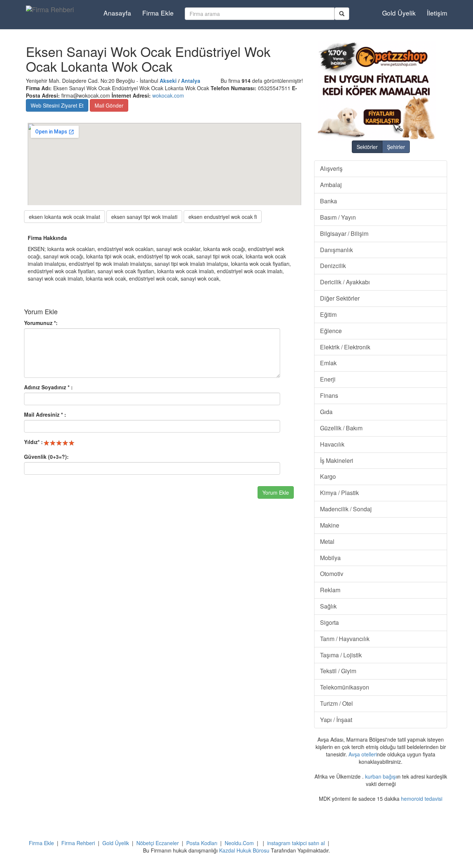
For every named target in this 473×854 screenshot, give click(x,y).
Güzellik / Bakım (341, 428)
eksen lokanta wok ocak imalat (64, 216)
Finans (329, 395)
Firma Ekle (158, 12)
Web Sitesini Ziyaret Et (57, 105)
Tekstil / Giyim (338, 671)
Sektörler (367, 146)
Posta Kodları (201, 843)
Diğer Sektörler (340, 298)
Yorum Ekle (275, 492)
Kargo (328, 476)
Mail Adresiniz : (45, 414)
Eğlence (331, 330)
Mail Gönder (109, 105)
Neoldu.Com (239, 843)
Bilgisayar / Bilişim (344, 233)
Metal (327, 541)
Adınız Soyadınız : (48, 387)
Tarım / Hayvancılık (345, 638)
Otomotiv (331, 573)
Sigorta (329, 622)
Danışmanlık (336, 249)
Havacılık (332, 444)
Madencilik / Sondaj (346, 509)
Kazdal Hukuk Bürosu (244, 850)
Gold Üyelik (399, 12)
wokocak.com (168, 95)
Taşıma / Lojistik (341, 655)
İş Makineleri (336, 460)
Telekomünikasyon (344, 687)
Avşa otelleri (362, 754)
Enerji (328, 379)
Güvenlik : (46, 456)
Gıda (326, 411)
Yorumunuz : (41, 322)
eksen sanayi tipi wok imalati (144, 216)
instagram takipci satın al (296, 843)
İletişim (437, 12)
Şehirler (396, 146)
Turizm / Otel (336, 703)
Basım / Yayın (338, 217)
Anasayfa (117, 12)
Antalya (190, 80)
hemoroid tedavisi (421, 798)
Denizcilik (333, 265)
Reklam (330, 590)
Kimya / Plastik (339, 492)
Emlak (328, 363)
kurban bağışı (381, 776)
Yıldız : (33, 441)
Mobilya (330, 557)
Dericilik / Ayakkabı (345, 282)
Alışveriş (331, 168)
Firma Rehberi (78, 843)
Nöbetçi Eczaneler (157, 843)
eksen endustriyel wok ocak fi (222, 216)
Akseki (168, 80)
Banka (328, 201)
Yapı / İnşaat (336, 719)
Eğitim (328, 314)
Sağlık (328, 606)
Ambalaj (331, 184)
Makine (329, 525)
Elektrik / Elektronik (345, 347)
